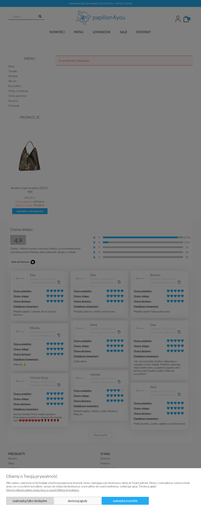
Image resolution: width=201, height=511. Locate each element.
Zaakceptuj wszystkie (125, 500)
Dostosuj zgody (77, 501)
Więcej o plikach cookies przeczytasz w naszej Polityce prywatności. (42, 490)
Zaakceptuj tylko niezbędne (30, 501)
